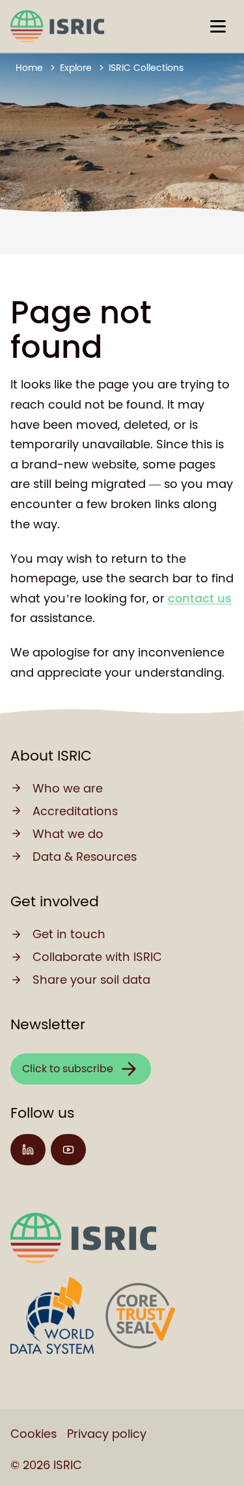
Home (29, 67)
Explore (76, 67)
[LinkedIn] (28, 1149)
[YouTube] (68, 1149)
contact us (200, 598)
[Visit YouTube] (68, 1149)
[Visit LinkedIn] (28, 1149)
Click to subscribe (67, 1068)
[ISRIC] (57, 26)
